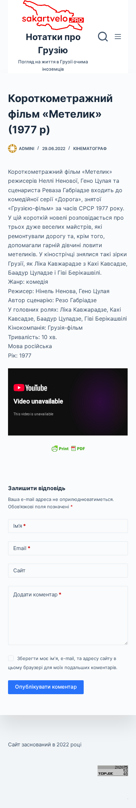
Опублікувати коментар (46, 686)
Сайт (19, 570)
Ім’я (19, 526)
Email (21, 548)
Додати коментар (37, 594)
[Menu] (118, 36)
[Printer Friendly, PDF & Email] (68, 448)
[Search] (103, 36)
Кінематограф (90, 148)
